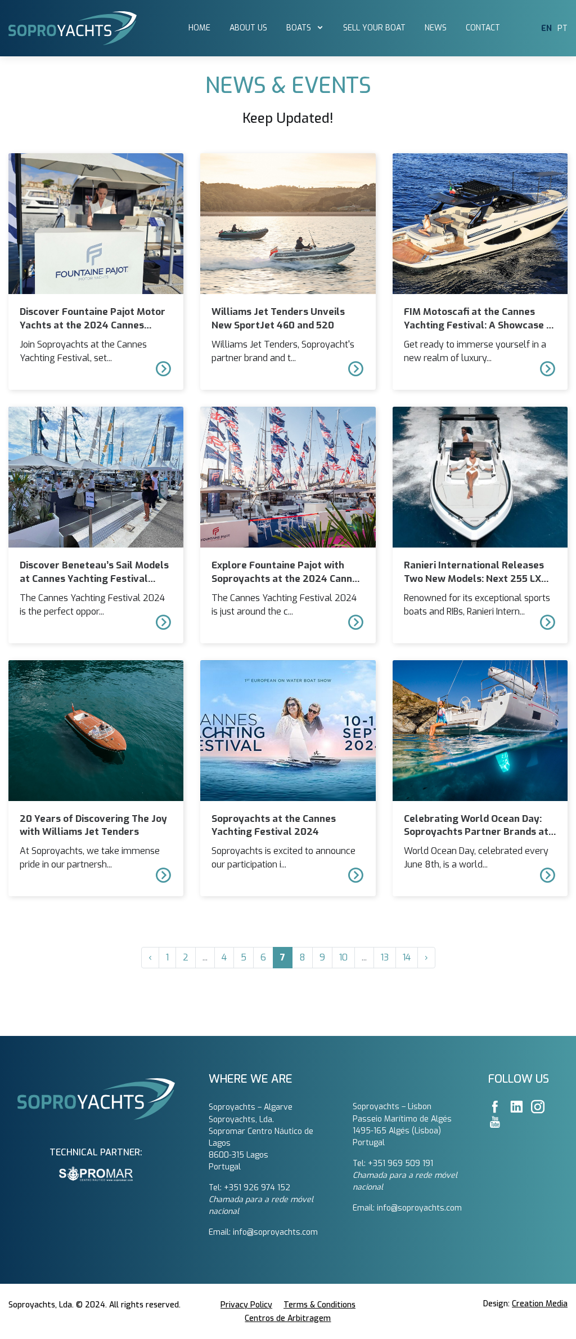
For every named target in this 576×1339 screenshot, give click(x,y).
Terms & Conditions (320, 1305)
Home (199, 28)
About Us (248, 28)
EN (546, 28)
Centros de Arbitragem (288, 1318)
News (436, 28)
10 (343, 957)
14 (407, 957)
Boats (299, 28)
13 (385, 957)
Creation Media (540, 1303)
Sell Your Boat (374, 28)
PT (562, 28)
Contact (483, 28)
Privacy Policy (246, 1305)
